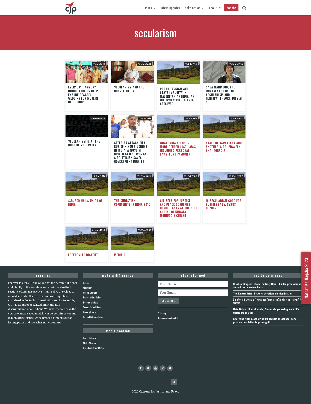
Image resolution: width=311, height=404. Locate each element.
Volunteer (87, 287)
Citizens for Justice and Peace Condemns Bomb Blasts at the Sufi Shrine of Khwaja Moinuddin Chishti (178, 208)
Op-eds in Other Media (93, 348)
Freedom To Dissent (83, 255)
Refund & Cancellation (93, 317)
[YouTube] (155, 368)
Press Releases (90, 338)
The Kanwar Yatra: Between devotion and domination (262, 293)
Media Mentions (90, 343)
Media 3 (119, 255)
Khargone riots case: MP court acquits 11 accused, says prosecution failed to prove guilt (264, 320)
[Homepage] (170, 368)
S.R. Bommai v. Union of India (85, 202)
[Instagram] (163, 368)
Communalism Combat (168, 318)
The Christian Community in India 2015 (132, 202)
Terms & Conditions (92, 307)
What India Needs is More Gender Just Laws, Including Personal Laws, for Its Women (178, 148)
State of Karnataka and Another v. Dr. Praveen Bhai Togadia (224, 147)
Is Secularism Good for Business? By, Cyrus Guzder (224, 204)
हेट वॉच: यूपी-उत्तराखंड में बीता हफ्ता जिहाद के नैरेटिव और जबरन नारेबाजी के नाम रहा (267, 301)
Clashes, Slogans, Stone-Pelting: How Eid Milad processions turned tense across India (267, 285)
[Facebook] (141, 368)
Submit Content (90, 292)
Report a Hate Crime (92, 297)
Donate (86, 283)
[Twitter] (148, 368)
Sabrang (162, 313)
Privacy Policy (89, 312)
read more (56, 322)
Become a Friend (90, 302)
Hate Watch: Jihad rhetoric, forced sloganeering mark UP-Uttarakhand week (266, 310)
